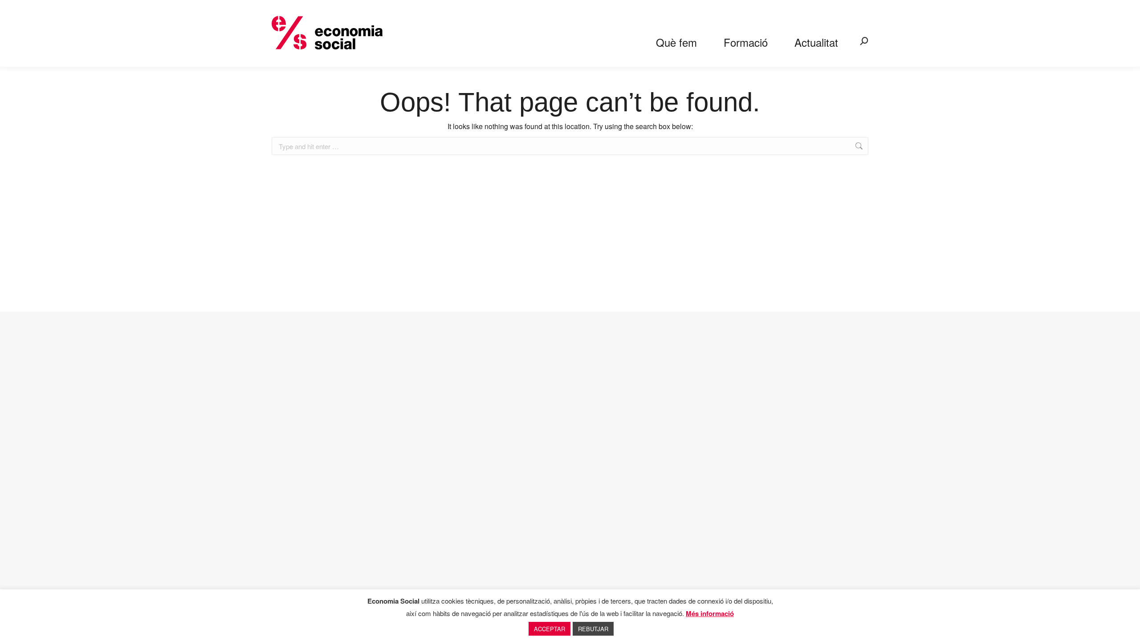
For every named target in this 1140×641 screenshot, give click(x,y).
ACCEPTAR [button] (549, 629)
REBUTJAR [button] (593, 629)
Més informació (710, 613)
